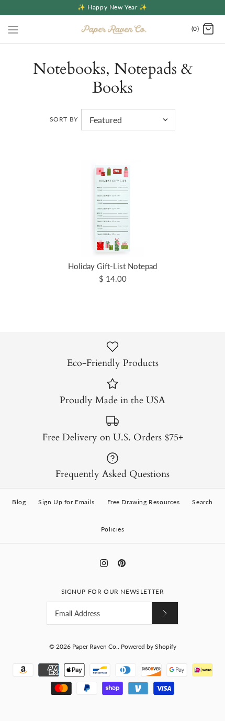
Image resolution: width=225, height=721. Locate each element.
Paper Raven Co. (95, 646)
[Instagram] (104, 563)
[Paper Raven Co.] (112, 29)
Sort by (64, 119)
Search (202, 502)
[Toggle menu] (13, 29)
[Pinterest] (122, 563)
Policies (113, 529)
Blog (19, 502)
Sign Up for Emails (66, 502)
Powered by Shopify (148, 646)
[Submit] (165, 613)
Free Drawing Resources (143, 502)
